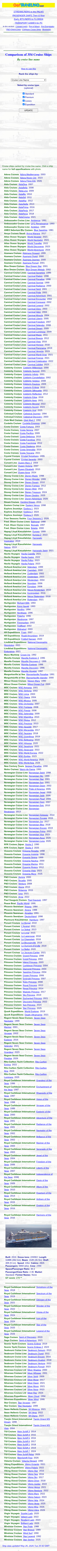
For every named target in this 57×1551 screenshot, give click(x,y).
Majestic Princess (31, 992)
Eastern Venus (33, 505)
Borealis (35, 525)
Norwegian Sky (36, 776)
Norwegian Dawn (37, 785)
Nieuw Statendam (35, 596)
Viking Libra (33, 1510)
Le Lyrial (25, 933)
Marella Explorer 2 (30, 658)
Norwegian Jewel (37, 792)
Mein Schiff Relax (25, 1454)
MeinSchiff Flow (25, 1458)
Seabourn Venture (36, 1363)
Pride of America (37, 789)
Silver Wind (33, 1399)
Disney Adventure (33, 498)
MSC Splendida (26, 713)
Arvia (20, 897)
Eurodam (31, 586)
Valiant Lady (27, 1517)
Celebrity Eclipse (31, 387)
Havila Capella (28, 554)
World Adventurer (35, 250)
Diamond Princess (31, 969)
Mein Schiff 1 (23, 1444)
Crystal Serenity (28, 459)
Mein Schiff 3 (23, 1431)
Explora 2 (28, 512)
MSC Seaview (25, 733)
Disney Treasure (33, 492)
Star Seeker (29, 1539)
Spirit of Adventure (28, 1340)
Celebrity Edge (30, 397)
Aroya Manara (33, 233)
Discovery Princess (32, 1001)
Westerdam (32, 580)
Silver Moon (33, 1386)
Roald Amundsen (29, 635)
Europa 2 (37, 535)
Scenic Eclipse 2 (35, 1347)
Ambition (35, 227)
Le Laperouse (28, 936)
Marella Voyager (29, 671)
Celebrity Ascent (31, 407)
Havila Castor (27, 557)
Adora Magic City (28, 178)
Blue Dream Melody (35, 269)
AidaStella (23, 204)
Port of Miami (34, 26)
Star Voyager (24, 1402)
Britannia (22, 890)
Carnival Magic (35, 335)
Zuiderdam (32, 573)
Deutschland (31, 916)
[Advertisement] (28, 41)
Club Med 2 (29, 420)
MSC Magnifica (26, 717)
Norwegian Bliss (36, 824)
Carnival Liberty (35, 318)
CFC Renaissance (39, 223)
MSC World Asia (26, 763)
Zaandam (32, 570)
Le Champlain (28, 939)
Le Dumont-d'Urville (30, 946)
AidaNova (23, 213)
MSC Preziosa (25, 723)
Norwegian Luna (37, 841)
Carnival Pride (34, 292)
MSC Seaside (25, 727)
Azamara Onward (31, 253)
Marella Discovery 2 (30, 661)
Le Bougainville (28, 942)
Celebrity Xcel (29, 410)
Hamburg (33, 920)
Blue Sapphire (40, 230)
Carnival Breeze (35, 338)
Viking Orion (33, 1480)
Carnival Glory (34, 309)
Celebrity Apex (30, 400)
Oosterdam (32, 576)
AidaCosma (24, 217)
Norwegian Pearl (37, 799)
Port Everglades (47, 26)
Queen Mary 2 (25, 463)
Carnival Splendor (36, 325)
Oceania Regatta (30, 851)
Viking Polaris (31, 1467)
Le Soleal (25, 929)
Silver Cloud (33, 1396)
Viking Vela (33, 1500)
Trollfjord (21, 626)
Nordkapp (22, 613)
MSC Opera (24, 697)
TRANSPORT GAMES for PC (29, 23)
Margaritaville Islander (37, 677)
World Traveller (34, 243)
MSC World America (28, 759)
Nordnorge (22, 619)
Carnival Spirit (34, 289)
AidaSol (22, 197)
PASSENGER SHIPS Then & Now (28, 15)
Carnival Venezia (36, 351)
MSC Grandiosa (26, 736)
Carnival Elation (35, 276)
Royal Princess (30, 985)
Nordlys (20, 609)
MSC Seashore (26, 746)
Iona (20, 893)
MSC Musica (25, 700)
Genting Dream (27, 502)
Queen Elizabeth (26, 469)
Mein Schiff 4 (23, 1435)
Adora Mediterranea (29, 174)
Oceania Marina (30, 864)
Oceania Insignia (30, 854)
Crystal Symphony (30, 456)
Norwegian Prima (37, 831)
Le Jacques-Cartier (30, 952)
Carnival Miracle (35, 315)
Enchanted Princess (32, 998)
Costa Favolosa (27, 439)
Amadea (29, 913)
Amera (28, 910)
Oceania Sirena (29, 857)
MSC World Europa (28, 753)
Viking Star (33, 1471)
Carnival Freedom (36, 322)
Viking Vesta (33, 1503)
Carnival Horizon (35, 345)
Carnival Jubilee (35, 364)
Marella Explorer (29, 664)
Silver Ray (32, 1393)
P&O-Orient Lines (13, 30)
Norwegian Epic (36, 805)
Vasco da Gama (27, 769)
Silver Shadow (34, 1370)
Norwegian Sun (36, 782)
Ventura (22, 883)
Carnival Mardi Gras (37, 354)
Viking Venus (34, 1487)
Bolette (34, 528)
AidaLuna (23, 191)
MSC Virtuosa (25, 743)
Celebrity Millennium (33, 367)
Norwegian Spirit (37, 772)
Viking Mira (33, 1507)
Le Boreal (26, 923)
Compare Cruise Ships (31, 30)
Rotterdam (32, 599)
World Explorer (32, 1011)
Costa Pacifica (27, 433)
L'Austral (25, 926)
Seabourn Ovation (36, 1360)
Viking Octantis (32, 1464)
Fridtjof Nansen (28, 639)
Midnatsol (21, 629)
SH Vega (32, 1412)
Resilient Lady (27, 1520)
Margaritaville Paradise (37, 674)
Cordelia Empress (31, 423)
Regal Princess (30, 988)
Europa (36, 531)
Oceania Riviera (30, 867)
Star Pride (28, 1526)
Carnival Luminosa (36, 331)
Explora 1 (28, 508)
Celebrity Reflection (32, 394)
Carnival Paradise (36, 279)
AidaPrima (23, 207)
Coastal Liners (22, 26)
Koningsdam (33, 593)
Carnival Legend (35, 305)
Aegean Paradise (33, 766)
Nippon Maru (34, 681)
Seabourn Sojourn (36, 1350)
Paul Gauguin (34, 900)
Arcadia (22, 880)
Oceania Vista (29, 870)
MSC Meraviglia (26, 730)
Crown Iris (25, 655)
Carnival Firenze (35, 358)
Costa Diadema (27, 446)
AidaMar (23, 200)
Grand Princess (30, 955)
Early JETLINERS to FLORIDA (28, 19)
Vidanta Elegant (29, 1461)
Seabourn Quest (36, 1353)
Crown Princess (30, 975)
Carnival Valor (34, 312)
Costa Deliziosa (27, 436)
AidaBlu (22, 194)
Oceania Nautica (30, 861)
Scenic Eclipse (34, 1343)
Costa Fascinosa (28, 443)
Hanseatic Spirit (40, 550)
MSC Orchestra (26, 704)
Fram (23, 632)
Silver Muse (33, 1380)
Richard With (23, 603)
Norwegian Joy (36, 821)
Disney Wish (31, 489)
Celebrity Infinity (30, 374)
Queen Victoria (25, 466)
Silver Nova (32, 1389)
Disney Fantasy (32, 485)
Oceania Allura (29, 874)
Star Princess (29, 1008)
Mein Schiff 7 (23, 1451)
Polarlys (21, 616)
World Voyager (34, 237)
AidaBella (23, 187)
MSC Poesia (24, 710)
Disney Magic (31, 476)
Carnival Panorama (37, 348)
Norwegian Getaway (38, 815)
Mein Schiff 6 (23, 1441)
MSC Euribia (25, 756)
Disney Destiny (32, 495)
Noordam (31, 583)
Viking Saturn (34, 1497)
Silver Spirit (32, 1376)
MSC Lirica (24, 694)
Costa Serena (26, 430)
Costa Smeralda (27, 449)
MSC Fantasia (25, 707)
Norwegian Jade (37, 795)
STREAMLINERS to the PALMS (29, 11)
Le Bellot (25, 949)
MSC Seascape (26, 750)
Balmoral (35, 521)
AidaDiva (23, 184)
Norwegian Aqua (37, 838)
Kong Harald (23, 606)
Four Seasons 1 (35, 518)
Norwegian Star (36, 779)
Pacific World (23, 903)
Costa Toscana (27, 453)
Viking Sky (33, 1477)
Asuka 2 (29, 844)
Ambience (35, 220)
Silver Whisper (34, 1373)
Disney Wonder (32, 479)
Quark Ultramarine (33, 1014)
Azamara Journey (31, 259)
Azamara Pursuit (31, 263)
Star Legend (29, 1536)
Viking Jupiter (34, 1484)
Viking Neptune (35, 1490)
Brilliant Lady (27, 1523)
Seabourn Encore (36, 1356)
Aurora (21, 877)
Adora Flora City (28, 181)
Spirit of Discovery (27, 1337)
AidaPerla (23, 210)
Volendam (32, 567)
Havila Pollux (27, 560)
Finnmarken (23, 622)
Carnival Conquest (36, 302)
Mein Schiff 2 (23, 1448)
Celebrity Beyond (31, 404)
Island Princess (30, 962)
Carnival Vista (34, 341)
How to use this (28, 68)
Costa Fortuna (27, 426)
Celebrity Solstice (31, 381)
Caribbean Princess (32, 965)
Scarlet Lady (27, 1513)
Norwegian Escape (38, 818)
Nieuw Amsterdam (36, 590)
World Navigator (35, 240)
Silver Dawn (33, 1383)
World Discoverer (35, 246)
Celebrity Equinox (31, 384)
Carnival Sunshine (36, 272)
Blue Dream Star (34, 266)
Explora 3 (28, 515)
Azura (21, 887)
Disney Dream (32, 482)
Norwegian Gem (37, 802)
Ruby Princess (30, 982)
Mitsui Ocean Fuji (36, 684)
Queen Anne (24, 472)
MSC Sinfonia (25, 691)
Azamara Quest (30, 256)
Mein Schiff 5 (23, 1438)
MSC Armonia (25, 687)
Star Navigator (25, 1406)
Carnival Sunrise (35, 282)
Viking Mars (33, 1493)
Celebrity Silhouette (32, 390)
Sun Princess (29, 1005)
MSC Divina (24, 720)
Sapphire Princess (31, 972)
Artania (28, 906)
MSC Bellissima (26, 740)
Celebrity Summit (31, 371)
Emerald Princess (31, 978)
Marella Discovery (29, 668)
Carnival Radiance (36, 286)
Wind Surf (28, 1533)
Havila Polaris (27, 563)
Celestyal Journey (32, 413)
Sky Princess (29, 995)
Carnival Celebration (37, 361)
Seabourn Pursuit (36, 1366)
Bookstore (46, 30)
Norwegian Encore (38, 828)
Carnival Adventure (37, 295)
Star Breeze (29, 1530)
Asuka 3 (29, 847)
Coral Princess (30, 959)
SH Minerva (34, 1409)
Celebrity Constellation (34, 377)
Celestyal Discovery (32, 417)
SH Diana (33, 1415)
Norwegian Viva (36, 834)
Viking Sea (33, 1474)
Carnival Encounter (37, 299)
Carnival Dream (35, 328)
